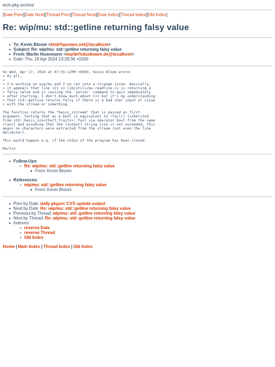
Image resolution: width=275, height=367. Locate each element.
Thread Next (84, 14)
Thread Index (133, 14)
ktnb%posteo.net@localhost (79, 44)
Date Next (34, 14)
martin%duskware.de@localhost (99, 54)
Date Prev (13, 14)
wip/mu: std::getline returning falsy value (65, 184)
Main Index (29, 246)
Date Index (108, 14)
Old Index (157, 14)
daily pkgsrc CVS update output (72, 203)
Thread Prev (58, 14)
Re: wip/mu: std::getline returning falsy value (69, 166)
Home (9, 246)
